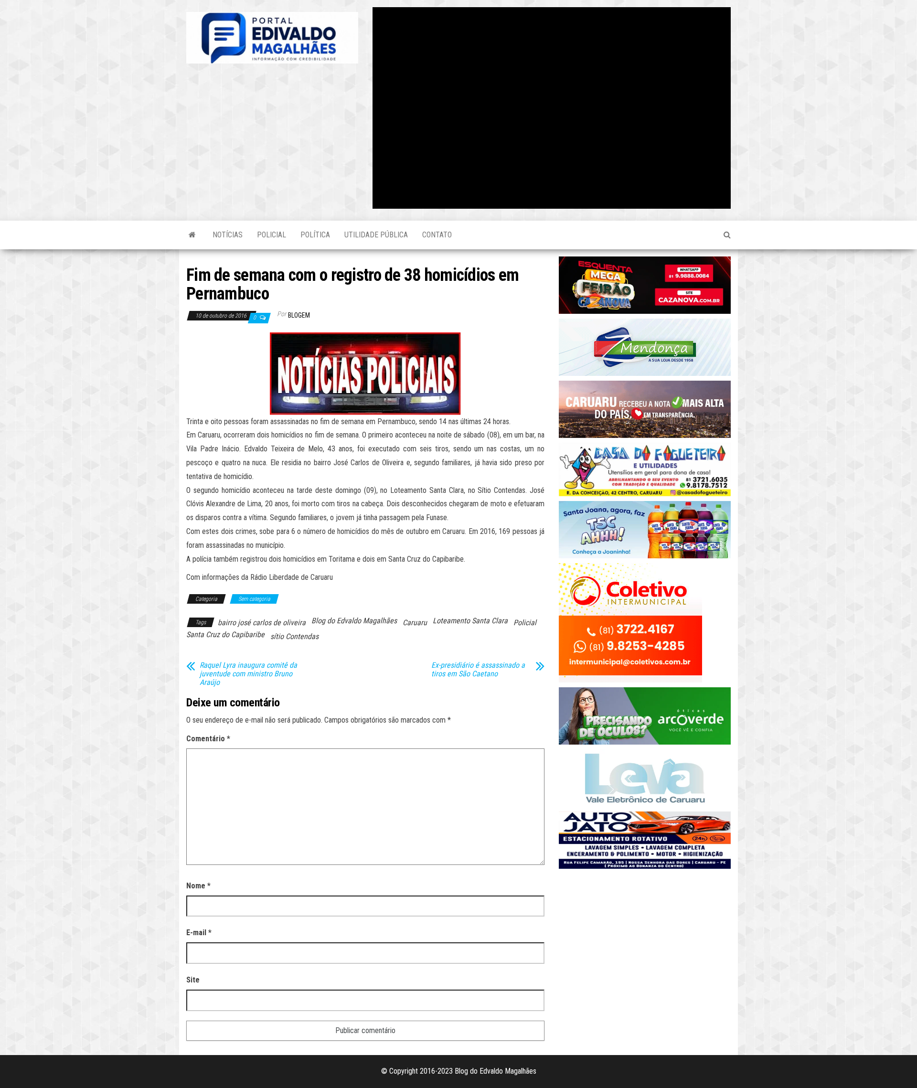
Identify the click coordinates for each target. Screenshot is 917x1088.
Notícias (228, 234)
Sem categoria (254, 599)
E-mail (199, 932)
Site (193, 979)
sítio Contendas (294, 636)
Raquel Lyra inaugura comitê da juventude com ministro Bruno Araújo (248, 674)
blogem (299, 315)
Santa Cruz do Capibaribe (225, 634)
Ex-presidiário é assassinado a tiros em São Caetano (478, 669)
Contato (437, 234)
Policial (271, 234)
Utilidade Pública (376, 234)
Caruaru (415, 622)
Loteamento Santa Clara (470, 620)
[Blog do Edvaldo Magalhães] (192, 235)
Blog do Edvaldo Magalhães (354, 620)
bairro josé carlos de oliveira (262, 622)
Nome (198, 885)
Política (315, 234)
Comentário (208, 738)
